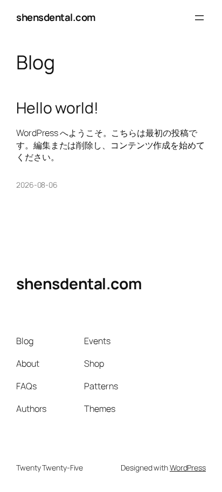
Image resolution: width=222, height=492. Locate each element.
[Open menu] (199, 17)
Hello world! (57, 108)
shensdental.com (56, 17)
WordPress (188, 467)
